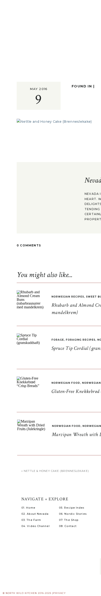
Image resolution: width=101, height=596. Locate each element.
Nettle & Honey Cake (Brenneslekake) (56, 471)
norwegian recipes (67, 296)
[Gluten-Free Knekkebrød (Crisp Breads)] (31, 390)
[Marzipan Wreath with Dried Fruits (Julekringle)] (31, 434)
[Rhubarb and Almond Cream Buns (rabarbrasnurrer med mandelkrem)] (31, 304)
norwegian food (65, 382)
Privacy (59, 593)
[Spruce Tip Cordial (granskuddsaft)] (31, 347)
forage (57, 339)
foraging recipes (80, 339)
